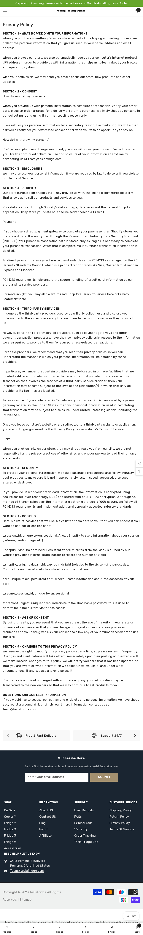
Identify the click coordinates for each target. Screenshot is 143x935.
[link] (36, 735)
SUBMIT (104, 777)
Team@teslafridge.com (27, 870)
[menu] (5, 11)
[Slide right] (134, 735)
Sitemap (25, 899)
